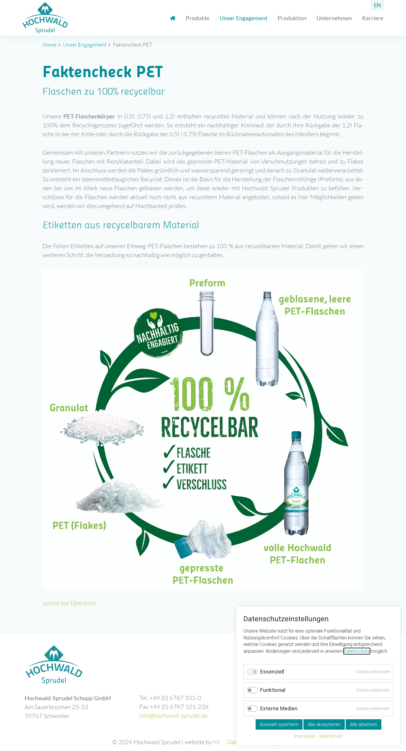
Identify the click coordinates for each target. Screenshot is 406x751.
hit (216, 742)
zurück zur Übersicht (69, 603)
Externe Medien (279, 708)
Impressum (305, 736)
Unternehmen (334, 18)
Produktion (292, 18)
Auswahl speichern (279, 724)
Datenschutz (357, 651)
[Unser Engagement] (173, 18)
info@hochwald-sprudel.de (173, 715)
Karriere (372, 18)
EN (377, 5)
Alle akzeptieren (324, 724)
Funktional (272, 690)
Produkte (198, 18)
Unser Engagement (243, 18)
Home (49, 44)
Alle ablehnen (363, 724)
